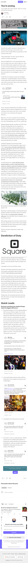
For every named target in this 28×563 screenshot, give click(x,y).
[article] (14, 511)
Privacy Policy (14, 543)
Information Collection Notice (16, 541)
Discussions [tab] (11, 504)
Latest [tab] (6, 504)
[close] (24, 519)
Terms (16, 553)
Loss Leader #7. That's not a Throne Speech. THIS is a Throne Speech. (11, 510)
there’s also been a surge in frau (13, 273)
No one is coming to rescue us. (9, 507)
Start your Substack (10, 557)
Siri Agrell (6, 12)
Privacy (12, 553)
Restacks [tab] (10, 487)
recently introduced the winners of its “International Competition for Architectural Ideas (13, 179)
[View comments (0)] (7, 17)
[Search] (25, 504)
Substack (8, 560)
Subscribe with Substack (15, 537)
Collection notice (22, 553)
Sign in (25, 1)
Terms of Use (20, 540)
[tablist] (6, 487)
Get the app (20, 557)
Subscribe (20, 1)
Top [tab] (2, 504)
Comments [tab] (4, 487)
